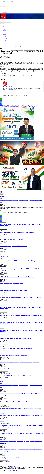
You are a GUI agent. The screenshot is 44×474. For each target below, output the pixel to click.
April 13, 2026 (3, 350)
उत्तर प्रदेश (2, 230)
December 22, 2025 (4, 371)
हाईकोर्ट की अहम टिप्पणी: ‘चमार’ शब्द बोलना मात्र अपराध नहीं (11, 239)
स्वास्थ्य (6, 40)
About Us (4, 8)
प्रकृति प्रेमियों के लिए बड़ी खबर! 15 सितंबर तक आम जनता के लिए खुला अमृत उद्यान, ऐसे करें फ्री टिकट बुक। (21, 315)
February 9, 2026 (3, 364)
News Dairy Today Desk (5, 57)
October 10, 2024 (4, 56)
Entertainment (4, 344)
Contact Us (7, 470)
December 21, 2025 (4, 377)
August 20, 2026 (3, 234)
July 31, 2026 (3, 445)
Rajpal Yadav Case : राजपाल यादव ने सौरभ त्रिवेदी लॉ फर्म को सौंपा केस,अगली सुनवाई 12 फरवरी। (19, 362)
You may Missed (4, 256)
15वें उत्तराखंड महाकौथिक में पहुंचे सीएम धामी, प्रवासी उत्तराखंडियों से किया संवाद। (15, 375)
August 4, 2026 (3, 437)
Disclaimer (5, 12)
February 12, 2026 (4, 460)
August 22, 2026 (3, 204)
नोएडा (3, 28)
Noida (1, 381)
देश (3, 26)
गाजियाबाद (4, 29)
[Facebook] (22, 100)
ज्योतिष (6, 38)
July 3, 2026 (2, 453)
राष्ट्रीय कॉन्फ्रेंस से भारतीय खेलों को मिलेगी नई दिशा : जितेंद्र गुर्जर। (13, 457)
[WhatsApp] (22, 99)
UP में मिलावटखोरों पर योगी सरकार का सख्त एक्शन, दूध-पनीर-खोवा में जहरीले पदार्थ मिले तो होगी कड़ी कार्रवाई (20, 297)
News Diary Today (11, 466)
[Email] (3, 91)
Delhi (1, 303)
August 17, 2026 (3, 299)
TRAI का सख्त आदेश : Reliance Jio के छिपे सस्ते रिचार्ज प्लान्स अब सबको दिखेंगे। (16, 348)
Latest (2, 196)
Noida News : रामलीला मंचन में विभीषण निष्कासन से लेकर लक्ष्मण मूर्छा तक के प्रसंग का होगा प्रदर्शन (16, 105)
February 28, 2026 (4, 357)
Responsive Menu (3, 6)
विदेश (5, 41)
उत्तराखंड (4, 32)
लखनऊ (4, 31)
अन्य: (3, 35)
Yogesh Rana (3, 242)
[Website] (4, 91)
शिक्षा (5, 37)
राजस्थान (4, 34)
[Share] (22, 104)
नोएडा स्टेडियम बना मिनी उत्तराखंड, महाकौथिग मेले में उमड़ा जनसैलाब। (13, 368)
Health (2, 421)
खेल (5, 36)
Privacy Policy (5, 10)
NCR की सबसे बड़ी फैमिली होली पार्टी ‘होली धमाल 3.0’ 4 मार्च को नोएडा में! (14, 355)
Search (1, 20)
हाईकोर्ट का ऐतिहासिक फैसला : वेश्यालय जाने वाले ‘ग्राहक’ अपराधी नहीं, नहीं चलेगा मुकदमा (17, 232)
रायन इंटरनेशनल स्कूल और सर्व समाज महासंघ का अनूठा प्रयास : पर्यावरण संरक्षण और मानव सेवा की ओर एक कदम (17, 106)
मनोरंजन (6, 39)
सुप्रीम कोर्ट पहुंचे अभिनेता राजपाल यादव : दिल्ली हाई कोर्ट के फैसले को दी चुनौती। (15, 338)
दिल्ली (3, 27)
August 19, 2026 (3, 248)
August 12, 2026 (3, 333)
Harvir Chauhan (3, 205)
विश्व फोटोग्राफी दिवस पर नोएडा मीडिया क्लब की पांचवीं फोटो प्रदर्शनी (13, 246)
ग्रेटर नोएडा (4, 30)
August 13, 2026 (3, 325)
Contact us (5, 9)
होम (3, 25)
